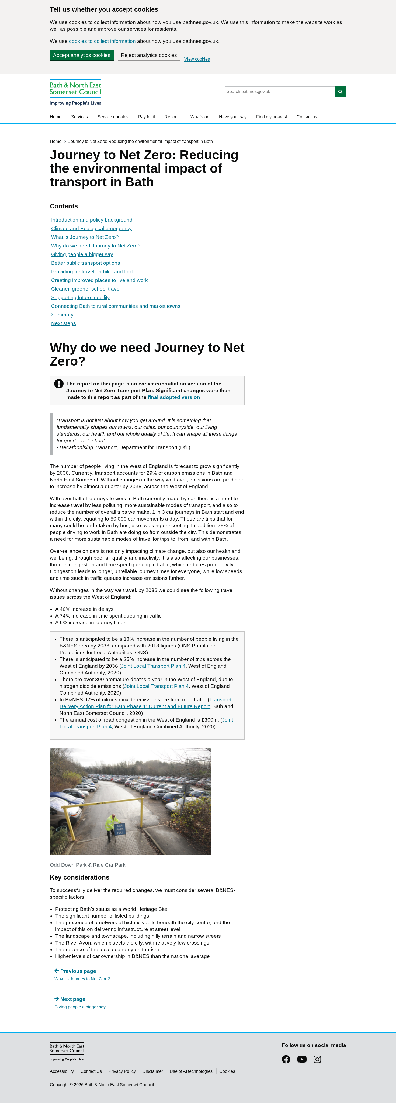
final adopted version (174, 397)
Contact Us (91, 1071)
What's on (199, 117)
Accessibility (62, 1071)
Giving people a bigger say (82, 254)
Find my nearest (271, 117)
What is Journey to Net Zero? (85, 237)
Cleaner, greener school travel (86, 289)
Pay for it (146, 117)
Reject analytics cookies (149, 55)
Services (79, 117)
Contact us (307, 117)
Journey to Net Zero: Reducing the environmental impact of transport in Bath (140, 141)
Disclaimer (153, 1071)
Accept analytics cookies (81, 55)
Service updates (113, 117)
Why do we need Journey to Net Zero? (96, 246)
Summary (62, 315)
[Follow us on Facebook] (286, 1061)
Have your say (232, 117)
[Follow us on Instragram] (317, 1061)
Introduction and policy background (92, 220)
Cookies (227, 1071)
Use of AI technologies (191, 1071)
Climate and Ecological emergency (91, 228)
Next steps (63, 323)
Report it (173, 117)
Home (55, 117)
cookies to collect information (102, 41)
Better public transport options (85, 263)
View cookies (197, 59)
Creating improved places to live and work (99, 280)
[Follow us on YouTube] (302, 1061)
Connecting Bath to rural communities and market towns (115, 306)
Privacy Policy (122, 1071)
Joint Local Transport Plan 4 (153, 666)
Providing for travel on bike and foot (92, 271)
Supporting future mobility (80, 297)
